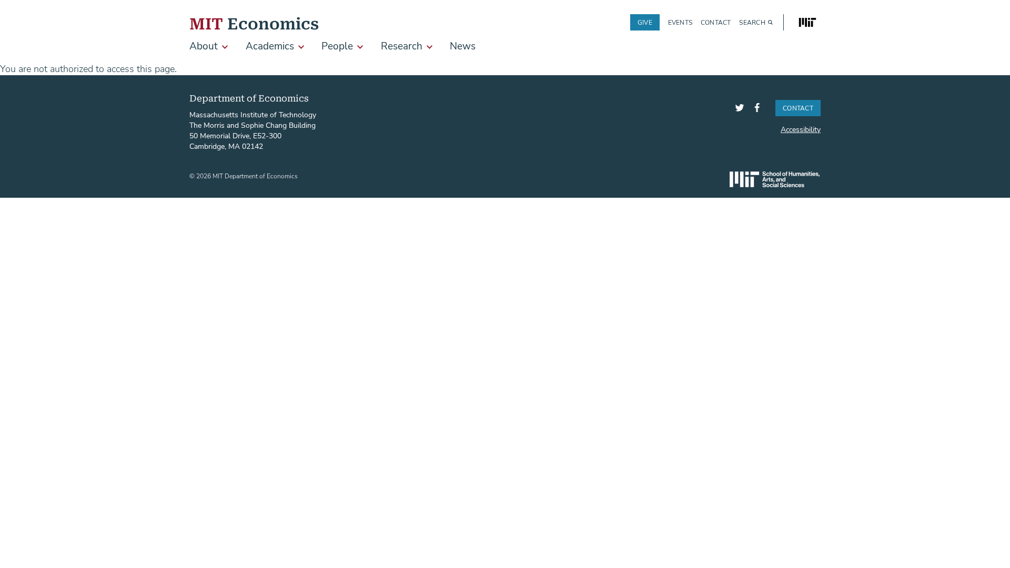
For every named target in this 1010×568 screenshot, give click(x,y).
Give (645, 22)
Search (752, 22)
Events (680, 22)
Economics (254, 22)
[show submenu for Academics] (301, 47)
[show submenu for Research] (429, 47)
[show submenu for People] (360, 47)
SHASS (775, 179)
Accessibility (801, 129)
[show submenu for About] (224, 47)
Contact (716, 22)
